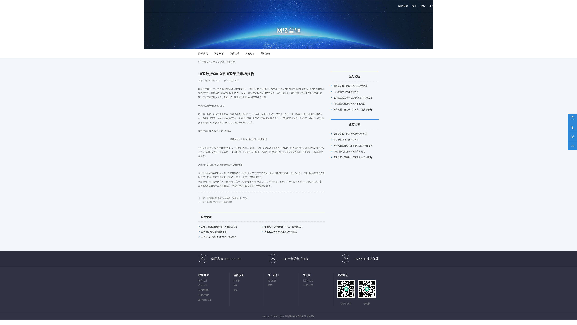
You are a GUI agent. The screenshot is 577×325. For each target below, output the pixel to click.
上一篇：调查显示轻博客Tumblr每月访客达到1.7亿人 (223, 198)
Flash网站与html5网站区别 (346, 91)
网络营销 (219, 53)
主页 (215, 61)
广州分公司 (308, 285)
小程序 (433, 6)
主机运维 (250, 53)
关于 (414, 6)
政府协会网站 (204, 299)
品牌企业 (202, 285)
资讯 (460, 6)
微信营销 (234, 53)
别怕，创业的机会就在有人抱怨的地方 (219, 226)
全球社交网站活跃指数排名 (214, 231)
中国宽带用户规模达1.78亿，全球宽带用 (283, 226)
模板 (423, 6)
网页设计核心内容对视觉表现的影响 (350, 85)
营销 (451, 6)
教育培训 (202, 280)
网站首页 (403, 6)
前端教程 (265, 53)
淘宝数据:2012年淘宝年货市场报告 (280, 231)
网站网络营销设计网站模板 (42, 6)
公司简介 (272, 280)
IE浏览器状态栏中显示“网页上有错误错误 (353, 97)
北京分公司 (308, 280)
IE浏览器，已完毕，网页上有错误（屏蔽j (353, 109)
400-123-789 (538, 6)
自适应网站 (203, 294)
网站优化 (203, 53)
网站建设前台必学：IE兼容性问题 (349, 103)
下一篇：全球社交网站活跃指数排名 (215, 201)
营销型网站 (203, 289)
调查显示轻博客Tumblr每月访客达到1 (219, 236)
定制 (442, 6)
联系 (469, 6)
